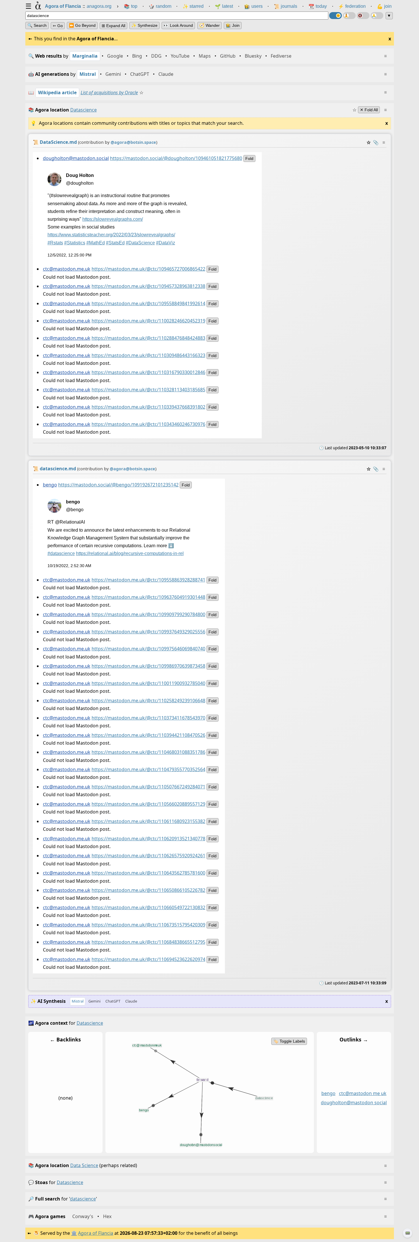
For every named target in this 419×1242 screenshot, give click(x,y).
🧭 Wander (209, 25)
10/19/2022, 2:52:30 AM (69, 565)
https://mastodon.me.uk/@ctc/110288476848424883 (148, 338)
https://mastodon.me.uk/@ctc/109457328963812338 (148, 286)
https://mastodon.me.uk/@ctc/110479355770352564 (148, 769)
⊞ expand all (113, 25)
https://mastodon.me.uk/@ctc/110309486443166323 (148, 355)
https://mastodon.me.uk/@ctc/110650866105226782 (148, 890)
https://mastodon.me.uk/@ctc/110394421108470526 (148, 735)
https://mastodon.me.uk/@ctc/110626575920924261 (148, 855)
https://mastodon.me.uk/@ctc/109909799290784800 (148, 614)
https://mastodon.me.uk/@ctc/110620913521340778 (148, 838)
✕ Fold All (369, 109)
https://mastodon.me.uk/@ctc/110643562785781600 (148, 873)
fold (249, 158)
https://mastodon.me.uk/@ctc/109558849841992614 (148, 303)
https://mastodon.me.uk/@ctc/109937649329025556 (148, 631)
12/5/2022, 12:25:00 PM (69, 255)
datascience (70, 1182)
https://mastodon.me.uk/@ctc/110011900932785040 (148, 683)
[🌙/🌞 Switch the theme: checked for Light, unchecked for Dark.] (335, 15)
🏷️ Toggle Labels (289, 1041)
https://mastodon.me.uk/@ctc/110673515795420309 (148, 925)
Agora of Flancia (95, 1233)
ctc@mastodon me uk (362, 1093)
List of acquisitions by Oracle (109, 92)
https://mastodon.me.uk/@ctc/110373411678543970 (148, 718)
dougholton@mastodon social (354, 1102)
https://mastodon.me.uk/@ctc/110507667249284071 (148, 787)
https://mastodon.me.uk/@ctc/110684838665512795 (148, 942)
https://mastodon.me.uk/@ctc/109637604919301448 (148, 597)
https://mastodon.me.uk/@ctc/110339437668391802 (148, 407)
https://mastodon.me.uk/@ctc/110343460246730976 (148, 424)
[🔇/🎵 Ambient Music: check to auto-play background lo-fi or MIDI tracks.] (363, 15)
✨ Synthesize (144, 25)
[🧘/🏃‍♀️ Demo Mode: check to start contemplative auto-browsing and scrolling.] (349, 15)
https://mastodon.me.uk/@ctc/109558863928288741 (148, 580)
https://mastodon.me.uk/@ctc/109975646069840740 (148, 648)
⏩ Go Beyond (82, 25)
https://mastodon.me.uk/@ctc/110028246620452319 (148, 321)
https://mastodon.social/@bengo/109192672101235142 (118, 485)
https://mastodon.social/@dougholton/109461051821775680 (176, 158)
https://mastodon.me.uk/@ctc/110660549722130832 (148, 907)
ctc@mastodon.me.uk (66, 269)
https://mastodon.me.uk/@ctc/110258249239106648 (148, 700)
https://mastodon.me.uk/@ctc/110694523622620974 (148, 959)
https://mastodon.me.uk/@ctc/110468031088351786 (148, 752)
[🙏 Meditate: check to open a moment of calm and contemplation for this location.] (377, 15)
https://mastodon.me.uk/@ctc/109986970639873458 (148, 666)
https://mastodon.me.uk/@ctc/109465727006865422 (148, 269)
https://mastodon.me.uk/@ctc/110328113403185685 (148, 389)
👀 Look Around (178, 25)
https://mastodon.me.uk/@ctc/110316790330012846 (148, 372)
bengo (50, 485)
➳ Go (58, 25)
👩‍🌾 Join (233, 25)
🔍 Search (37, 25)
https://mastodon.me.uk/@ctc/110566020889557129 (148, 804)
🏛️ (74, 1233)
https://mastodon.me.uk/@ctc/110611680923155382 (148, 821)
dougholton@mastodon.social (76, 158)
